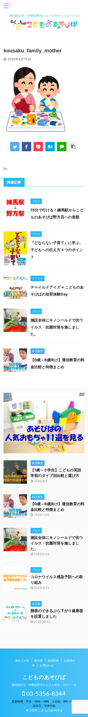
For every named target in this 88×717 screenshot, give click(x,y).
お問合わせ (47, 665)
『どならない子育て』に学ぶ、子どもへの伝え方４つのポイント (57, 249)
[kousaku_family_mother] (50, 146)
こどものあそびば (44, 677)
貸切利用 (53, 660)
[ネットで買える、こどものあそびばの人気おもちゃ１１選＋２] (44, 449)
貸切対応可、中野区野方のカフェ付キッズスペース (44, 685)
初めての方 (22, 660)
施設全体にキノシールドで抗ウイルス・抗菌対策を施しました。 (57, 327)
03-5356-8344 (45, 694)
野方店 (38, 660)
